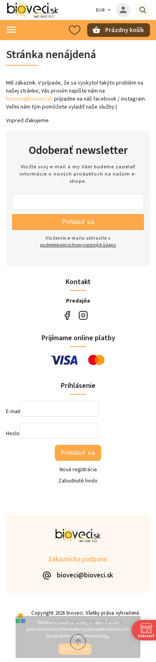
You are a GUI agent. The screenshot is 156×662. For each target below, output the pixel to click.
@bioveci (67, 316)
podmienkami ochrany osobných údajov (78, 245)
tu (106, 636)
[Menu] (11, 30)
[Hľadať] (143, 10)
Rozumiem (75, 649)
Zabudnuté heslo (78, 481)
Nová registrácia (78, 470)
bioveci (83, 316)
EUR (100, 10)
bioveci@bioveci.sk (29, 99)
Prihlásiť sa (78, 221)
